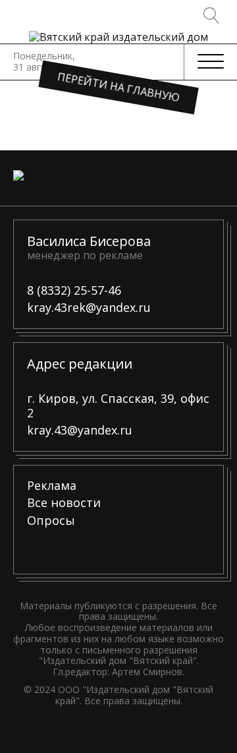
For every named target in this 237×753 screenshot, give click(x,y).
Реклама (51, 486)
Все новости (64, 503)
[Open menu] (211, 62)
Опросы (51, 521)
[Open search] (211, 15)
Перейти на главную (119, 87)
